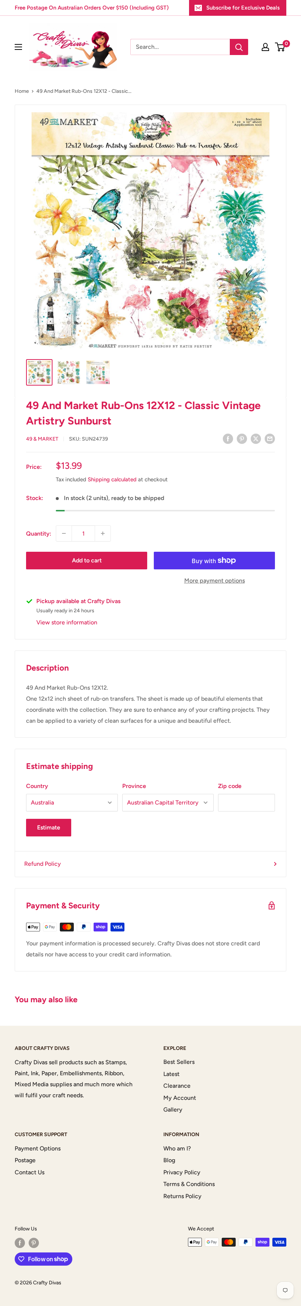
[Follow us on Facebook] (20, 1243)
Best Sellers (179, 1061)
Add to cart (87, 560)
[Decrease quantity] (64, 533)
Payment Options (38, 1148)
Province (134, 785)
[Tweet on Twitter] (256, 438)
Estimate (48, 827)
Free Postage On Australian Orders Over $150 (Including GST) (92, 7)
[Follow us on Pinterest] (34, 1243)
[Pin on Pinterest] (242, 438)
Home (22, 91)
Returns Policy (182, 1196)
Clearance (177, 1085)
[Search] (239, 47)
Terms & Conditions (189, 1184)
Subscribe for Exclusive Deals (243, 7)
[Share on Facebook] (228, 438)
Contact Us (29, 1172)
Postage (25, 1160)
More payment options (214, 580)
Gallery (172, 1109)
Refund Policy (42, 863)
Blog (169, 1160)
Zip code (230, 785)
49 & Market (42, 439)
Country (37, 785)
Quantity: (38, 533)
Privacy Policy (181, 1172)
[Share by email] (270, 438)
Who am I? (177, 1148)
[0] (280, 47)
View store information (66, 622)
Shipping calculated (112, 479)
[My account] (265, 47)
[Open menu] (18, 47)
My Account (179, 1097)
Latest (171, 1073)
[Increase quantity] (102, 533)
